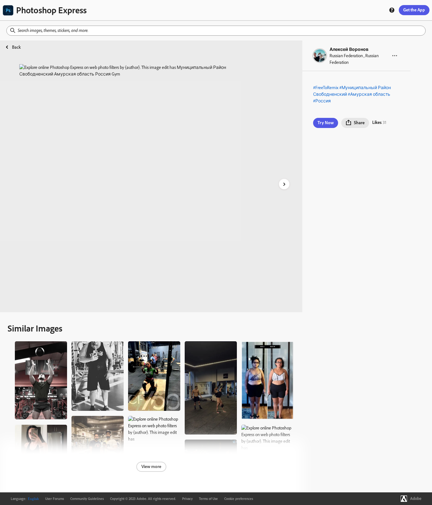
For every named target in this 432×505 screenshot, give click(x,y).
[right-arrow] (284, 184)
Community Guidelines (87, 498)
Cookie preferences (238, 498)
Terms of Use (208, 498)
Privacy (187, 498)
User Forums (54, 498)
